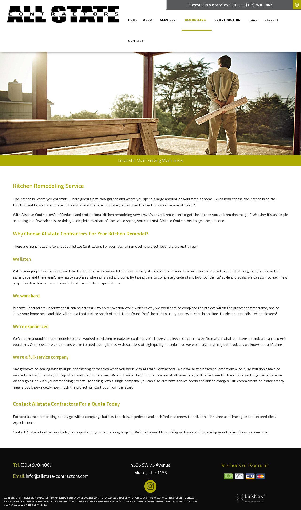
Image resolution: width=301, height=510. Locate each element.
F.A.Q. (254, 19)
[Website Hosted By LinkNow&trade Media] (250, 498)
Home (133, 19)
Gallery (271, 19)
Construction (227, 19)
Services (168, 19)
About (148, 19)
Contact (136, 40)
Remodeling (195, 19)
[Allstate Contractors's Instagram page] (297, 5)
